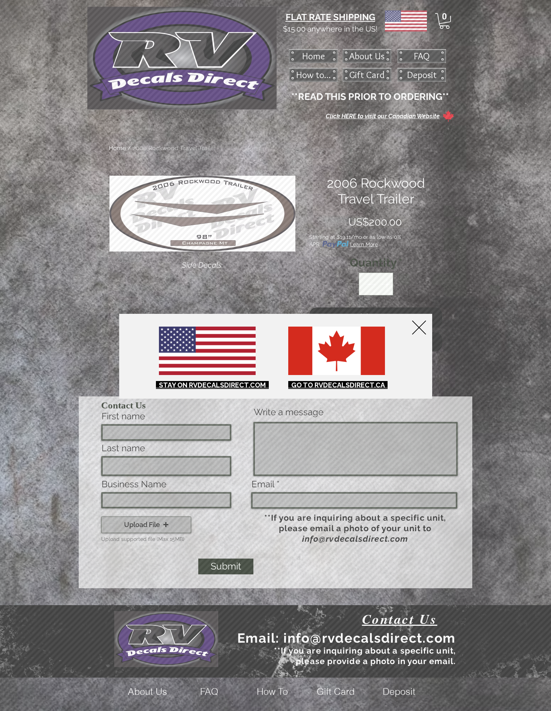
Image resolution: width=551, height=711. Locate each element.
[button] (419, 327)
